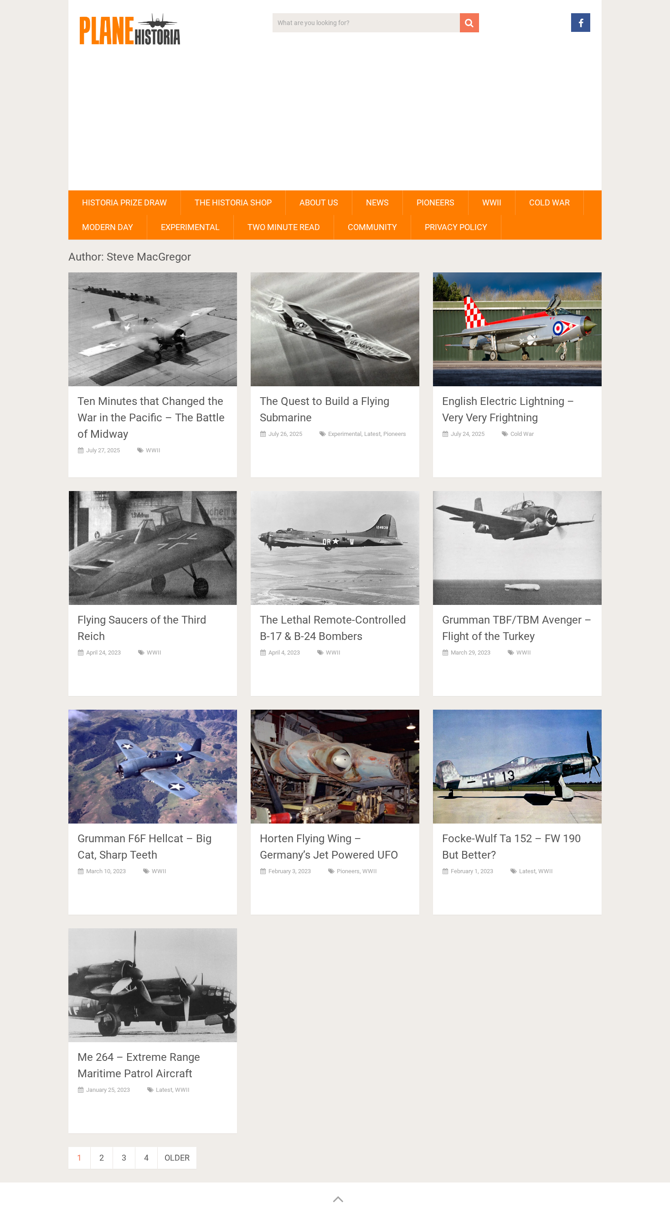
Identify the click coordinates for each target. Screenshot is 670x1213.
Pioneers (435, 202)
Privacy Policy (456, 227)
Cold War (549, 202)
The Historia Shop (233, 202)
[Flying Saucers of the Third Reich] (152, 548)
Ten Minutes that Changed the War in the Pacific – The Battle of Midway (151, 417)
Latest (372, 433)
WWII (491, 202)
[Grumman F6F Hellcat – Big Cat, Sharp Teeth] (152, 767)
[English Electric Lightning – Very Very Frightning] (517, 329)
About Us (318, 202)
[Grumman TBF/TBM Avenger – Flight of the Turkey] (517, 548)
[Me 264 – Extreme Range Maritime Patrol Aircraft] (152, 985)
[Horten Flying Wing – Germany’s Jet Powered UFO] (335, 767)
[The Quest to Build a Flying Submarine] (335, 329)
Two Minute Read (283, 227)
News (377, 202)
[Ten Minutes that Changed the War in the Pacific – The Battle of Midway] (152, 329)
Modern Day (107, 227)
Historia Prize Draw (124, 202)
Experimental (190, 227)
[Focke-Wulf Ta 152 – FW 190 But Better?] (517, 767)
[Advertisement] (335, 122)
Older (177, 1157)
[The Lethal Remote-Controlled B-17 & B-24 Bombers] (335, 548)
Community (372, 227)
